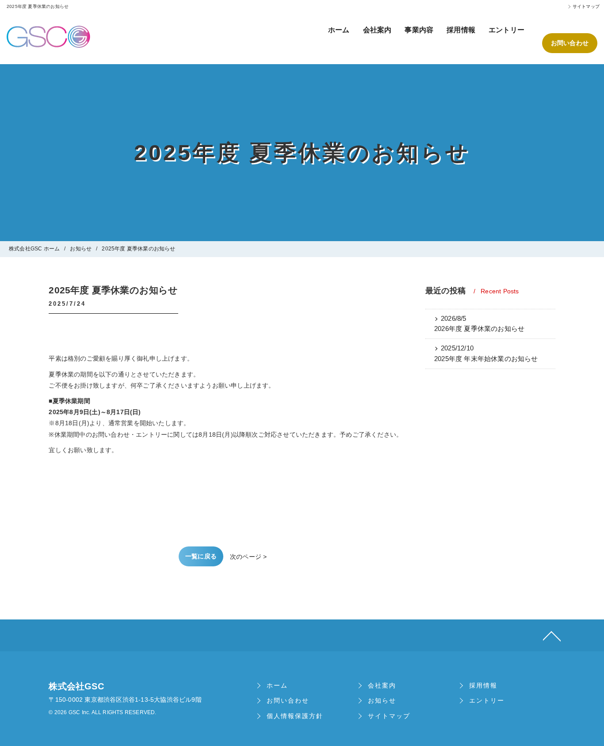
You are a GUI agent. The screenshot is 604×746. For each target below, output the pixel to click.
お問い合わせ (570, 42)
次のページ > (248, 557)
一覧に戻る (201, 556)
